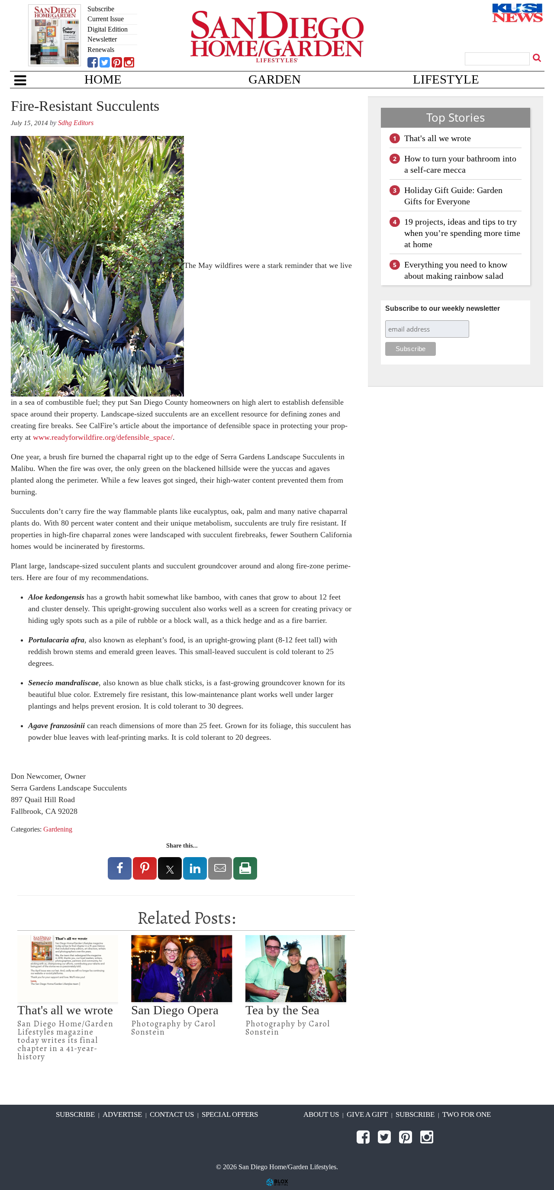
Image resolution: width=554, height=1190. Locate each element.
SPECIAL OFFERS (230, 1114)
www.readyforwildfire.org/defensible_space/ (103, 437)
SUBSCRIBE (75, 1114)
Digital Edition (107, 29)
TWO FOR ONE (466, 1114)
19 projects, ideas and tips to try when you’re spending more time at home (462, 233)
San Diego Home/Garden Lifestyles (277, 50)
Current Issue (105, 19)
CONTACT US (172, 1114)
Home (103, 79)
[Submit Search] (537, 57)
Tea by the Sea (282, 1010)
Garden (274, 79)
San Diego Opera (175, 1010)
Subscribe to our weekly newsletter (442, 308)
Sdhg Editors (75, 122)
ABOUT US (321, 1114)
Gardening (57, 829)
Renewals (100, 49)
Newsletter (102, 39)
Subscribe (100, 9)
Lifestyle (446, 79)
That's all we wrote (65, 1010)
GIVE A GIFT (367, 1114)
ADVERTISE (122, 1114)
